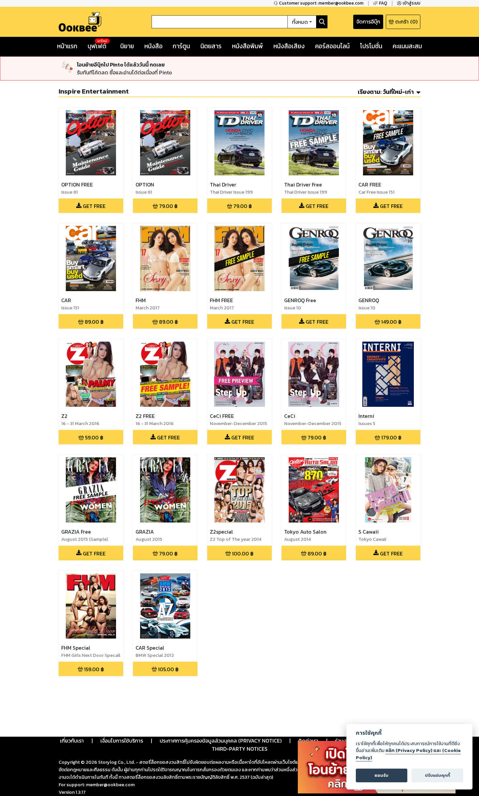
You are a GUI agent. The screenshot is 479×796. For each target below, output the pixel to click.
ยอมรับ (381, 775)
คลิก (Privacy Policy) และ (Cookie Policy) (408, 754)
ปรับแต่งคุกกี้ (437, 775)
